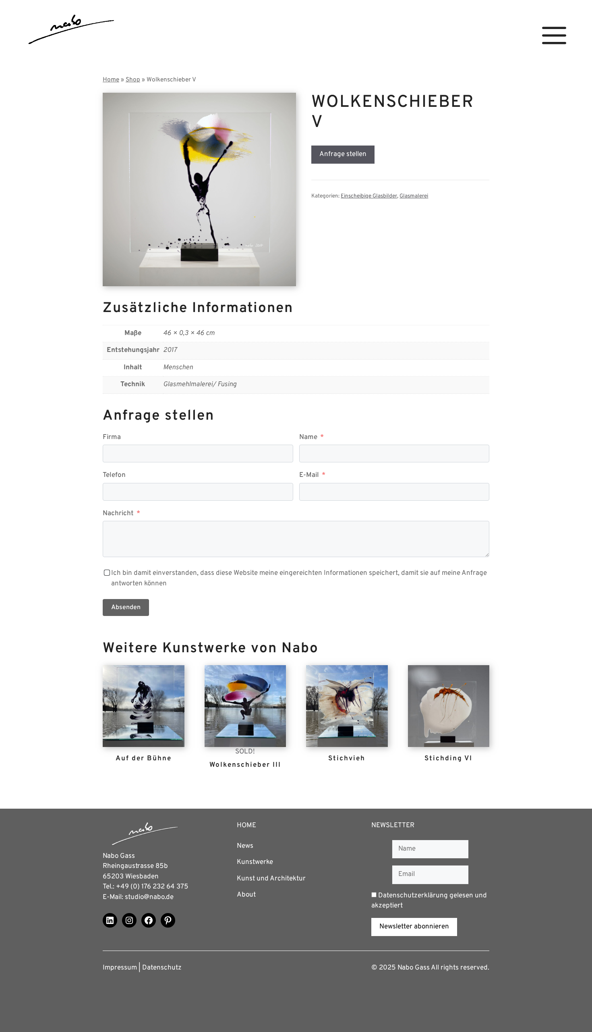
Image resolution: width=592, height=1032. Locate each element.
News (245, 846)
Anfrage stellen (342, 154)
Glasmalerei (413, 196)
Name (308, 437)
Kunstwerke (255, 862)
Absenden (126, 607)
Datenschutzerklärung (413, 895)
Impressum (120, 967)
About (246, 895)
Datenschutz (162, 967)
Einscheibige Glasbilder (369, 196)
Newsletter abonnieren (414, 926)
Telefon (114, 475)
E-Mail (309, 475)
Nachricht (118, 513)
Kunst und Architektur (271, 878)
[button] (554, 35)
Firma (112, 437)
